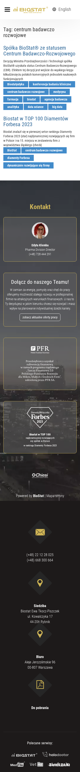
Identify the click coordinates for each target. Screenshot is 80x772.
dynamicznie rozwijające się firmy (28, 165)
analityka (13, 107)
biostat (31, 99)
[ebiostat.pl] (30, 9)
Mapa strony (55, 496)
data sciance (36, 107)
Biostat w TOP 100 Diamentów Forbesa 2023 (35, 121)
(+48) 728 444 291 (40, 254)
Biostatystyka (15, 84)
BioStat (12, 150)
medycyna (59, 92)
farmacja (12, 99)
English (64, 9)
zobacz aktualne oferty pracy (40, 317)
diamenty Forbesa (18, 158)
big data (57, 107)
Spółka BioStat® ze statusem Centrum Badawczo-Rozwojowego (39, 51)
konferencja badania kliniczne (52, 84)
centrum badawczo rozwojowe (26, 92)
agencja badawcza (55, 99)
